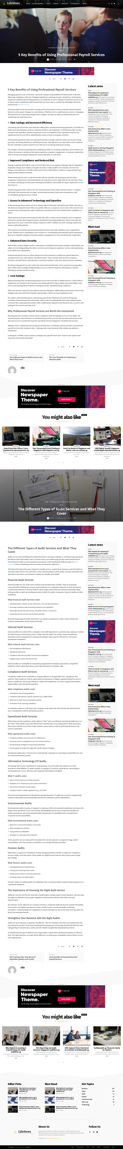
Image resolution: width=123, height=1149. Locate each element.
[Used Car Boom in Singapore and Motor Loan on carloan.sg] (76, 436)
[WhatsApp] (73, 79)
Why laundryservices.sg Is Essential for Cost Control (28, 1098)
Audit (90, 90)
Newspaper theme (20, 1147)
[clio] (48, 59)
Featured (61, 50)
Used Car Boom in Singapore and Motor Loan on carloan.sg (76, 449)
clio (52, 59)
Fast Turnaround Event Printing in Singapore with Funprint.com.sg (46, 449)
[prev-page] (59, 463)
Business (91, 107)
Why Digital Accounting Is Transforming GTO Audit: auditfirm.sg (98, 95)
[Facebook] (109, 3)
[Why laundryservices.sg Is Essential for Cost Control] (13, 1100)
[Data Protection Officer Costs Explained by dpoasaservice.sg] (101, 236)
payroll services (23, 105)
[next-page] (63, 463)
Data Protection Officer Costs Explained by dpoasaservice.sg (16, 449)
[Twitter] (114, 3)
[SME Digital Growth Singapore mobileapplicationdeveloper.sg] (107, 436)
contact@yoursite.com (53, 1138)
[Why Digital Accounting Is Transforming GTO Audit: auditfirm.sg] (13, 1090)
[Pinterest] (69, 79)
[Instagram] (111, 3)
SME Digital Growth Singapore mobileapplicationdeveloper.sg (107, 449)
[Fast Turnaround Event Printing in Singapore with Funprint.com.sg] (101, 266)
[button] (118, 3)
